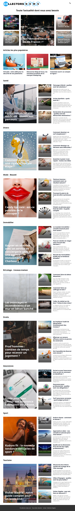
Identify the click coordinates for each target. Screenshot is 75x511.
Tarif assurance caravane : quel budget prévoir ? (62, 399)
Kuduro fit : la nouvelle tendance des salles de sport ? (20, 448)
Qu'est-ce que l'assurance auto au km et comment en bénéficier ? (62, 372)
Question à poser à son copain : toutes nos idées (62, 160)
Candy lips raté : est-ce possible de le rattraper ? (19, 210)
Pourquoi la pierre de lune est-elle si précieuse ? (62, 195)
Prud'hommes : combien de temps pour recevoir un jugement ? (17, 351)
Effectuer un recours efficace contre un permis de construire (62, 339)
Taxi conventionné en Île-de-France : (37, 40)
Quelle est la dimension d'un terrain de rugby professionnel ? (61, 446)
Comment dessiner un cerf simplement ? (61, 133)
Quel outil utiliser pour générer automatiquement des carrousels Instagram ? (11, 23)
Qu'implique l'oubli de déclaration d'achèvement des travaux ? (61, 324)
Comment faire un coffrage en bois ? (59, 289)
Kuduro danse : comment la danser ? (62, 418)
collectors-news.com (26, 508)
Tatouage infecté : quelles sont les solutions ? (62, 86)
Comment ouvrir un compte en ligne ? (60, 72)
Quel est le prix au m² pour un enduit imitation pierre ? (64, 40)
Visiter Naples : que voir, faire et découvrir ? (62, 492)
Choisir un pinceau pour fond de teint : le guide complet (61, 209)
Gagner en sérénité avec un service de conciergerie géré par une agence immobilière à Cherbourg (19, 253)
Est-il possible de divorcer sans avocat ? (62, 352)
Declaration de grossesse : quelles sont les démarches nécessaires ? (62, 113)
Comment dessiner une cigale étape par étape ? (18, 163)
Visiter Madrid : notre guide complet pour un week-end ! (19, 496)
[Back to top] (71, 507)
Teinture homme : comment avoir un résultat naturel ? (59, 181)
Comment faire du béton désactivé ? (62, 275)
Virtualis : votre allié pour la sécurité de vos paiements (13, 72)
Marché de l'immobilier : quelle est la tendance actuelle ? (62, 256)
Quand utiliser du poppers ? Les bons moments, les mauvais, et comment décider (63, 23)
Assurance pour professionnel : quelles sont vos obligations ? (61, 386)
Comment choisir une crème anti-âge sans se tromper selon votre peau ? (10, 39)
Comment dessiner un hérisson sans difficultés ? (62, 146)
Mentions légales (51, 508)
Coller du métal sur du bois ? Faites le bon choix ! (62, 302)
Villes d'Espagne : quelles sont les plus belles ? (62, 479)
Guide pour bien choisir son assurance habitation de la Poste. (20, 401)
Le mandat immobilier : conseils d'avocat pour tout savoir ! (61, 228)
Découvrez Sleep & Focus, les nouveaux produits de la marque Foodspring (37, 73)
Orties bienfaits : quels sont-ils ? (61, 99)
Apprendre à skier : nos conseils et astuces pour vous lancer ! (61, 432)
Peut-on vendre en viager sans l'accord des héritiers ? (62, 242)
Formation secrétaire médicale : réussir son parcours (19, 116)
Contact (45, 508)
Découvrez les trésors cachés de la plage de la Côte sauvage (61, 466)
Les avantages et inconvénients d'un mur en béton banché (19, 305)
